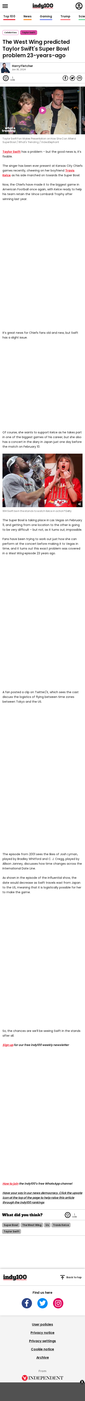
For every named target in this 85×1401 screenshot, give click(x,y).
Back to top (74, 1277)
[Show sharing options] (80, 504)
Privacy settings (42, 1341)
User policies (42, 1324)
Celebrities (10, 32)
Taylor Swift (11, 152)
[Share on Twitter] (72, 78)
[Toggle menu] (6, 6)
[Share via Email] (79, 78)
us (47, 1225)
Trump (65, 16)
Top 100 (9, 16)
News (28, 16)
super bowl (11, 1225)
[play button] (42, 110)
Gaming (46, 16)
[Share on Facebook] (65, 78)
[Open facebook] (27, 1303)
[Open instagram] (58, 1303)
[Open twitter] (42, 1303)
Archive (42, 1357)
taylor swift (28, 32)
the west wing (31, 1225)
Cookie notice (42, 1349)
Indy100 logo (42, 6)
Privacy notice (42, 1332)
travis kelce (61, 1225)
